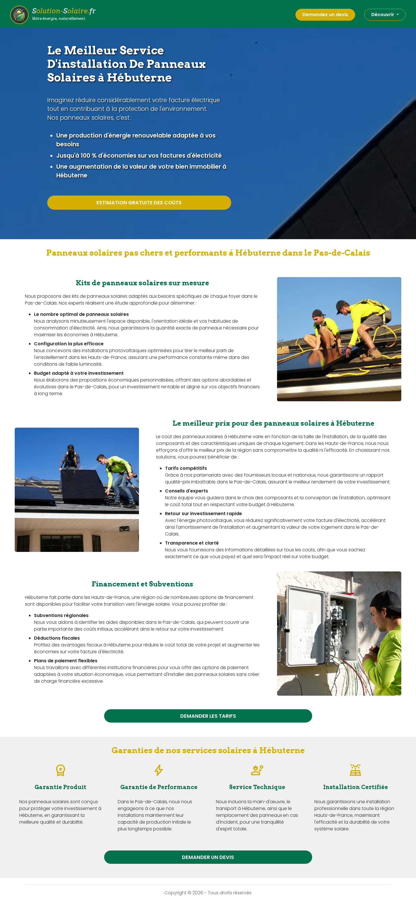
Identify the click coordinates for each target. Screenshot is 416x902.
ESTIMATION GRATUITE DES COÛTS (139, 202)
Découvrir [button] (383, 14)
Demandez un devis (325, 14)
